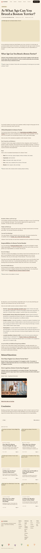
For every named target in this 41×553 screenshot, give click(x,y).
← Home (3, 420)
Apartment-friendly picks (26, 538)
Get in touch (36, 1)
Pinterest (37, 522)
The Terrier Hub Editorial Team (8, 17)
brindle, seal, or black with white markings (20, 236)
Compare (19, 1)
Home (11, 1)
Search (24, 1)
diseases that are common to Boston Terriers (19, 270)
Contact (28, 1)
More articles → (37, 420)
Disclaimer (32, 526)
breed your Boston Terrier (16, 245)
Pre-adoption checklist (26, 526)
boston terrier (4, 6)
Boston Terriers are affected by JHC (28, 336)
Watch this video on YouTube (7, 401)
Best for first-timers (26, 530)
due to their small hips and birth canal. (17, 308)
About (31, 522)
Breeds (15, 1)
